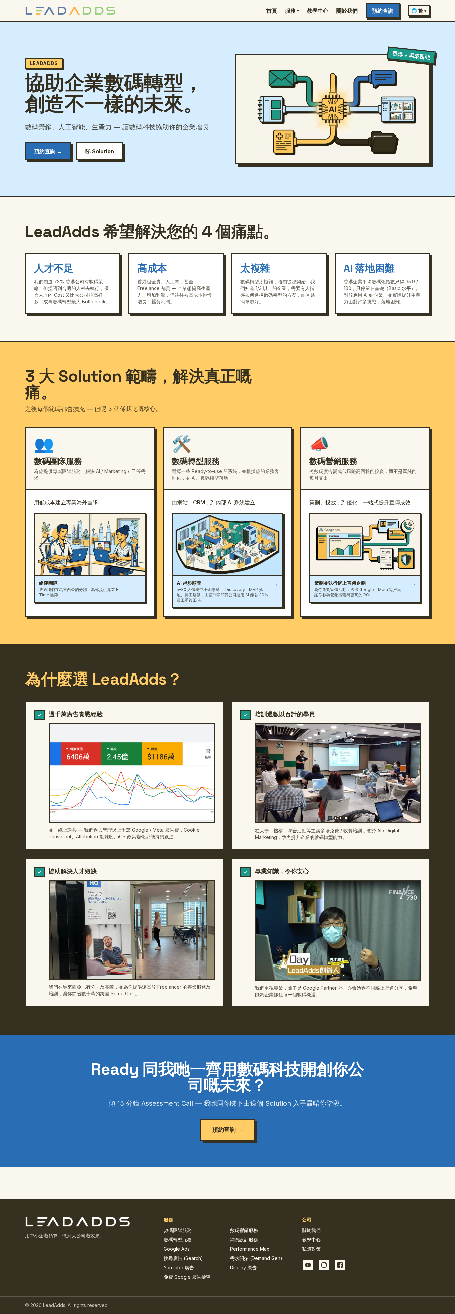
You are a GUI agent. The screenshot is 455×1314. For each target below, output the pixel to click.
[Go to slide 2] (335, 818)
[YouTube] (308, 1265)
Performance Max (249, 1249)
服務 (292, 10)
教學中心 (317, 10)
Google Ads (177, 1249)
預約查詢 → (48, 151)
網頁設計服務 (244, 1239)
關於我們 (347, 10)
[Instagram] (324, 1265)
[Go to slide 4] (346, 818)
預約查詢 (382, 10)
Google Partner (320, 988)
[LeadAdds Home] (70, 10)
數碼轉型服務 (178, 1239)
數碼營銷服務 (244, 1230)
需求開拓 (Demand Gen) (256, 1258)
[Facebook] (340, 1265)
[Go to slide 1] (330, 818)
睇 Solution (99, 151)
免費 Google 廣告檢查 (187, 1277)
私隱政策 (311, 1249)
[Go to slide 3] (340, 818)
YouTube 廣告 (179, 1267)
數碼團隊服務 (178, 1230)
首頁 (271, 10)
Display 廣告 (243, 1267)
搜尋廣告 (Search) (183, 1258)
